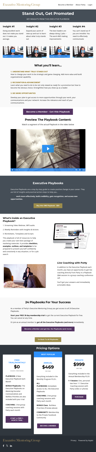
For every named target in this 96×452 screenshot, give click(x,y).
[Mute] (76, 169)
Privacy (73, 440)
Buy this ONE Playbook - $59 (48, 206)
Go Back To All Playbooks (48, 339)
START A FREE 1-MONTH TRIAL (16, 419)
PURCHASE (79, 397)
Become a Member (65, 5)
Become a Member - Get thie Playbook (48, 111)
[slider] (13, 56)
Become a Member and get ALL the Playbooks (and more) (48, 329)
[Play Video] (12, 169)
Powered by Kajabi (85, 440)
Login (90, 5)
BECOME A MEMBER (48, 426)
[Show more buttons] (21, 56)
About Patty (80, 5)
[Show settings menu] (80, 169)
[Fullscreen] (84, 169)
